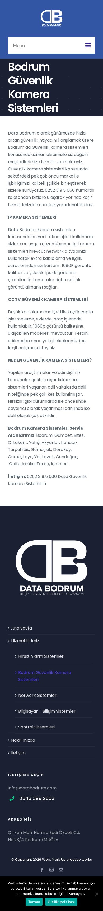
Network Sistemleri (37, 695)
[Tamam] (96, 893)
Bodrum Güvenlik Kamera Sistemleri (44, 676)
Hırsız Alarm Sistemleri (41, 656)
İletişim (18, 753)
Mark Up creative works (72, 859)
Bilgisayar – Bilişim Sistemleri (47, 711)
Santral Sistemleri (36, 727)
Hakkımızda (23, 740)
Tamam (34, 902)
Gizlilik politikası (61, 902)
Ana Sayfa (21, 628)
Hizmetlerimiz (25, 641)
